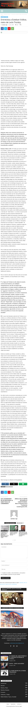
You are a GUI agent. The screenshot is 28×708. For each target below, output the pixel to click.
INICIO (8, 704)
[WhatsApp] (12, 28)
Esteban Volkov (9, 486)
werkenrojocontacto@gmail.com (17, 643)
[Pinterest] (9, 28)
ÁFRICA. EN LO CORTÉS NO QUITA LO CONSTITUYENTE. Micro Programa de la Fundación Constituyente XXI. (21, 502)
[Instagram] (14, 646)
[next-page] (15, 540)
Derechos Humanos (5, 690)
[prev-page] (13, 540)
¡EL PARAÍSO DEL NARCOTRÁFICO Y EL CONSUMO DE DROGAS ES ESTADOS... (18, 657)
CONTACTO (19, 704)
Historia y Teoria (7, 14)
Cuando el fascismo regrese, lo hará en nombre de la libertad (13, 533)
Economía (3, 692)
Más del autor (20, 523)
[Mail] (17, 646)
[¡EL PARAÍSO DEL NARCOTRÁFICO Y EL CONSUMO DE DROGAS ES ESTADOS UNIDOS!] (4, 658)
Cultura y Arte (21, 530)
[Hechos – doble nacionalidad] (4, 665)
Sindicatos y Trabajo (5, 694)
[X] (5, 28)
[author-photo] (14, 513)
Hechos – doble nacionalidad (16, 663)
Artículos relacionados (10, 523)
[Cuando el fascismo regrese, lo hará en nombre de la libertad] (14, 528)
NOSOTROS (13, 704)
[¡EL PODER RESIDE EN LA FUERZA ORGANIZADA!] (4, 673)
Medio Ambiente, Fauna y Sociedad (8, 696)
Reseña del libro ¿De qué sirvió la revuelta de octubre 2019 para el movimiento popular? (23, 534)
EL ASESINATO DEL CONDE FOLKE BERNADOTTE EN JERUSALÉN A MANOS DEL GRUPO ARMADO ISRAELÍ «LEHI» (5, 535)
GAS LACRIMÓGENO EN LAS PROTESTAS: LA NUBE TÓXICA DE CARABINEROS (7, 501)
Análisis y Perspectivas (14, 530)
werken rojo (4, 24)
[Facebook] (2, 28)
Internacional (3, 683)
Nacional (2, 685)
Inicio (2, 14)
